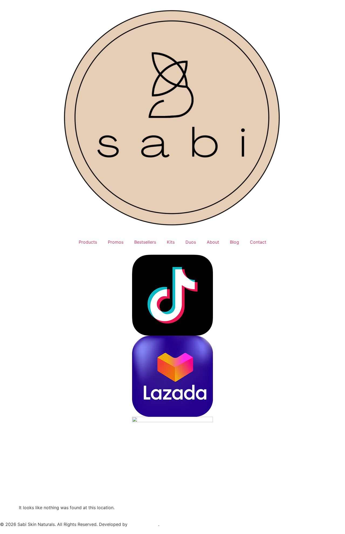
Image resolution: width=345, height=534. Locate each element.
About (213, 242)
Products (88, 242)
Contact (258, 242)
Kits (171, 242)
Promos (115, 242)
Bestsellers (145, 242)
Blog (234, 242)
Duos (190, 242)
